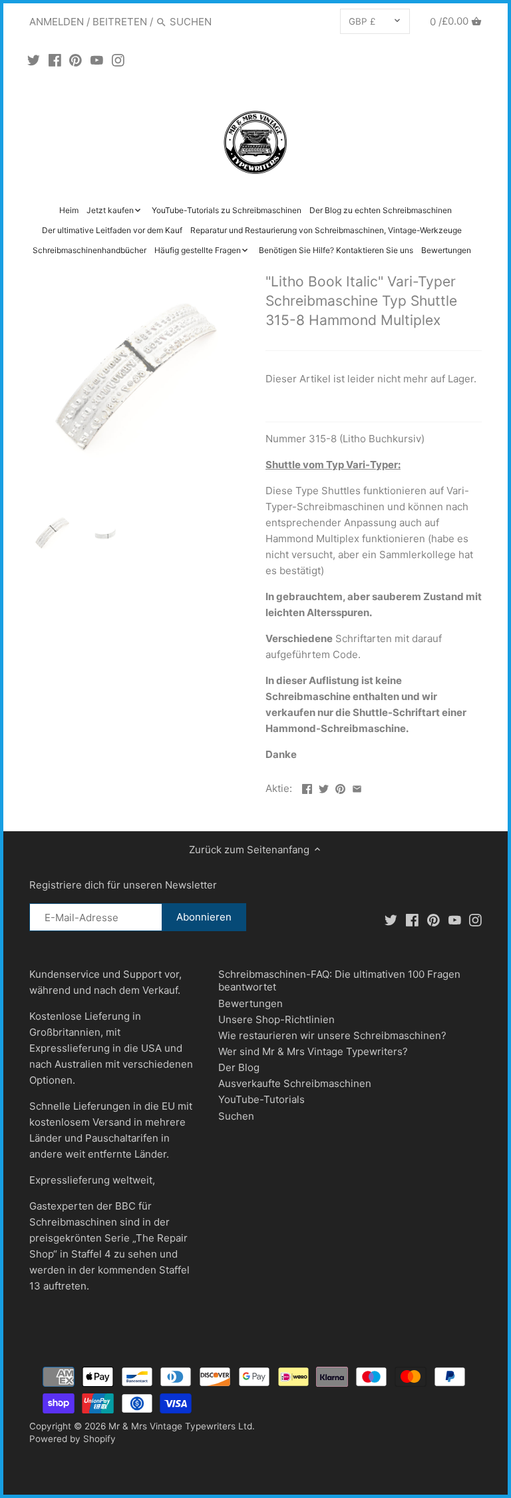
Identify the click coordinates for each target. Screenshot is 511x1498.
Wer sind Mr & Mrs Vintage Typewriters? (313, 1051)
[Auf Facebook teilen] (307, 787)
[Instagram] (118, 60)
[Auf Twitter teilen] (324, 787)
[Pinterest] (75, 60)
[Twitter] (33, 60)
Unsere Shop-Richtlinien (276, 1019)
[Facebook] (55, 60)
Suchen (236, 1116)
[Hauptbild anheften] (340, 787)
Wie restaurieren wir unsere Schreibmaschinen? (332, 1035)
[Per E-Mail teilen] (357, 787)
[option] (52, 533)
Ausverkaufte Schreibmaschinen (294, 1083)
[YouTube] (96, 60)
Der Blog (238, 1067)
